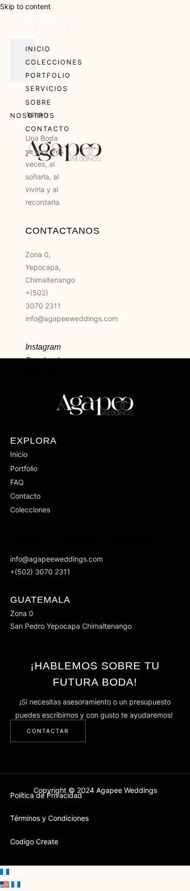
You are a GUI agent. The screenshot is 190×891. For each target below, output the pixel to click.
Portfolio (48, 75)
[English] (5, 884)
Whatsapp (130, 538)
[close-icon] (13, 102)
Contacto (47, 129)
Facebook (43, 360)
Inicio (38, 49)
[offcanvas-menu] (14, 89)
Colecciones (54, 62)
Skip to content (25, 6)
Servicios (46, 88)
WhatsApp (44, 374)
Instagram (43, 347)
